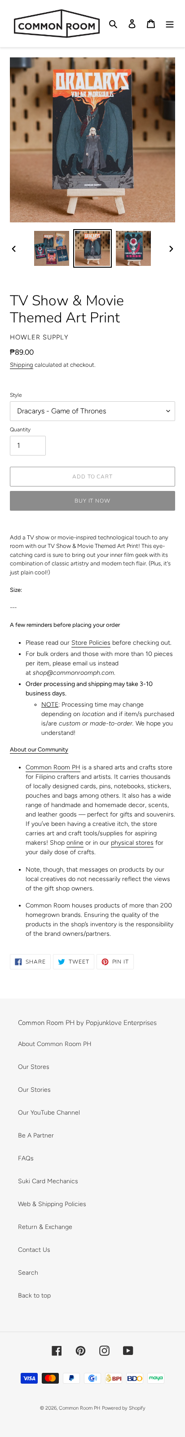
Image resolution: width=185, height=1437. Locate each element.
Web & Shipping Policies (52, 1204)
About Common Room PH (55, 1044)
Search (28, 1272)
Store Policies (90, 643)
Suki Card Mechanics (48, 1181)
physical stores (132, 843)
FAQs (26, 1158)
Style (16, 395)
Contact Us (34, 1250)
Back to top (34, 1295)
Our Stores (33, 1067)
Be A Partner (36, 1135)
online (75, 843)
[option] (51, 248)
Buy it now (93, 500)
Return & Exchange (45, 1227)
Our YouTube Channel (49, 1112)
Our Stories (34, 1090)
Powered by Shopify (123, 1408)
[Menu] (169, 23)
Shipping (21, 364)
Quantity (20, 429)
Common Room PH (53, 767)
